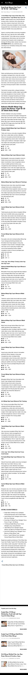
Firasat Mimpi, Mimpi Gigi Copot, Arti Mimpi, (13, 565)
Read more (23, 629)
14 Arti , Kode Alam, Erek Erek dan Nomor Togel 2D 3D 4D (13, 17)
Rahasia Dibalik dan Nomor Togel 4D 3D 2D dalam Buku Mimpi (13, 108)
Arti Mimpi (9, 2)
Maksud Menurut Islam (13, 155)
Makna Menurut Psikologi (14, 182)
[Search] (26, 3)
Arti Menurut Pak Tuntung (14, 401)
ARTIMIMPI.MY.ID (6, 44)
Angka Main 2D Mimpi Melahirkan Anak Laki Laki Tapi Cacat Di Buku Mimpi (11, 614)
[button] (26, 8)
